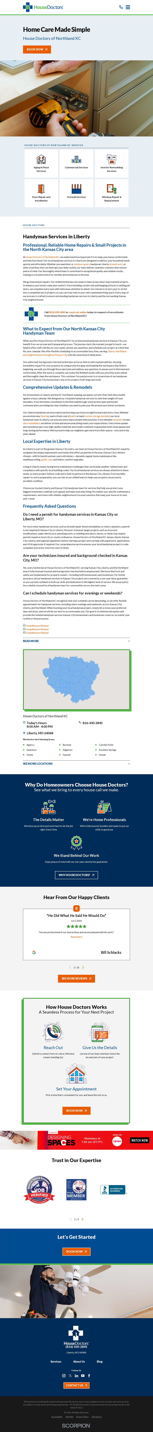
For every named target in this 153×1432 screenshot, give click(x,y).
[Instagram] (63, 1375)
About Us (79, 1361)
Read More (76, 936)
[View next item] (83, 967)
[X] (70, 1375)
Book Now (35, 49)
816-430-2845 (93, 723)
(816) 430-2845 (76, 1346)
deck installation (31, 423)
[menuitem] (56, 1416)
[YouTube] (82, 1375)
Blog (99, 1361)
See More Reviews (74, 978)
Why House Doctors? (74, 875)
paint (73, 416)
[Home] (43, 7)
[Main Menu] (128, 7)
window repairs (82, 264)
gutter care (46, 459)
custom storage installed (97, 416)
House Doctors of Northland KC (42, 257)
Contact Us (74, 1385)
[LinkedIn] (76, 1375)
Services (56, 1361)
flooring (45, 416)
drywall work (116, 264)
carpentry (118, 419)
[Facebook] (89, 1375)
